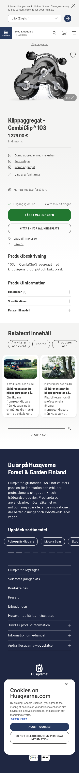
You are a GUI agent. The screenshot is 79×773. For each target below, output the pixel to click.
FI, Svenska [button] (21, 34)
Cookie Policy (19, 718)
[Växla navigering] (74, 33)
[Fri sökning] (55, 33)
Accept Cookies (40, 726)
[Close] (66, 684)
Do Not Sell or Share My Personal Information (39, 737)
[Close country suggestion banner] (73, 5)
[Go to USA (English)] (67, 18)
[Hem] (6, 33)
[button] (72, 55)
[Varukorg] (64, 33)
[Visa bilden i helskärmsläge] (39, 76)
